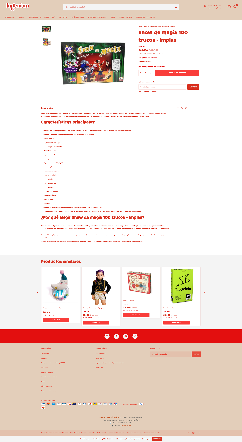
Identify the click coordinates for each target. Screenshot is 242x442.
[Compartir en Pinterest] (186, 108)
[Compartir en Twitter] (182, 108)
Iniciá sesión (218, 6)
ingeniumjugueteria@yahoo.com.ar (110, 363)
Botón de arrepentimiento (151, 433)
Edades (22, 17)
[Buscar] (176, 7)
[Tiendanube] (193, 433)
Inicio (140, 26)
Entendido (157, 439)
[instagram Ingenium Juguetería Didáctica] (107, 336)
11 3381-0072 (126, 425)
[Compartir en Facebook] (178, 108)
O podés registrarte (215, 8)
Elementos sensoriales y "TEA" (42, 17)
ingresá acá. (135, 433)
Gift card (63, 17)
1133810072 (100, 358)
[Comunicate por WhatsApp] (229, 7)
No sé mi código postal (148, 92)
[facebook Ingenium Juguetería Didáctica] (116, 336)
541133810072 (100, 353)
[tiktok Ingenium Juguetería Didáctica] (135, 336)
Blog (113, 17)
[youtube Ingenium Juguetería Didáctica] (125, 336)
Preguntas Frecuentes (145, 17)
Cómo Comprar (125, 17)
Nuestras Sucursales (97, 17)
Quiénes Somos (77, 17)
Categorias (10, 17)
